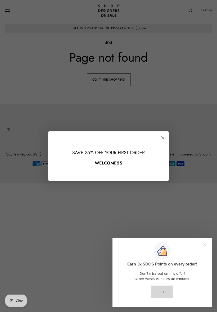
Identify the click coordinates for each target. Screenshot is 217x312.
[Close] (162, 137)
